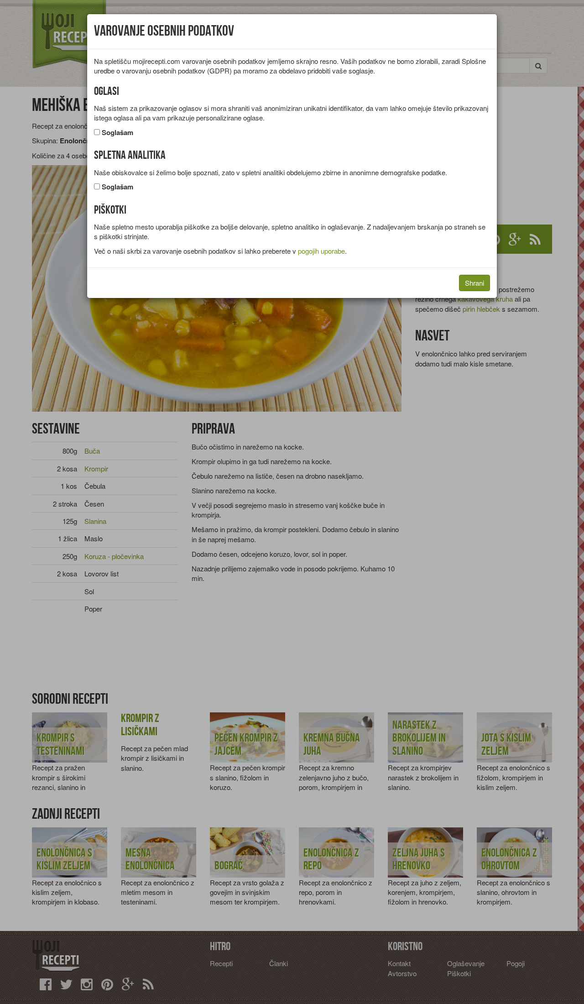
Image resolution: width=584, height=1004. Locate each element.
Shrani (474, 283)
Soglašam (117, 132)
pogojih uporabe (321, 251)
